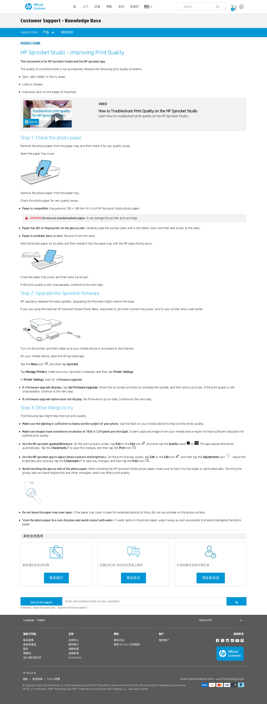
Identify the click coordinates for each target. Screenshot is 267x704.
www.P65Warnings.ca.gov (230, 679)
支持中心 (73, 640)
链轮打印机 (29, 634)
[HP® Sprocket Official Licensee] (35, 6)
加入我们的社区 (32, 657)
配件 (26, 648)
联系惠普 (28, 640)
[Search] (236, 601)
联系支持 (67, 32)
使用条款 (37, 679)
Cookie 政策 (53, 679)
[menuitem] (29, 32)
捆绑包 (27, 653)
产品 (46, 32)
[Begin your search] (217, 6)
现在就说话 (210, 578)
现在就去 (133, 578)
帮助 (116, 634)
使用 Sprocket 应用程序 (127, 644)
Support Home (29, 32)
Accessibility (75, 657)
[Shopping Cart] (234, 7)
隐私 (25, 679)
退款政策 (73, 648)
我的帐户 (164, 640)
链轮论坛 (119, 640)
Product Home (31, 43)
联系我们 (56, 578)
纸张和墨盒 (29, 644)
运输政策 (73, 653)
